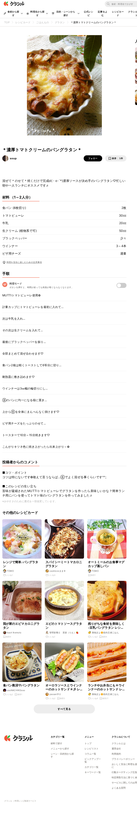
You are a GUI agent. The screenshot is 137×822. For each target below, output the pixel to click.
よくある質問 (119, 787)
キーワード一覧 (93, 772)
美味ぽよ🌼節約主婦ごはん (105, 632)
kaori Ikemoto (14, 632)
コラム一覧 (90, 753)
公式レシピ (88, 13)
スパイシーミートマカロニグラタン (63, 564)
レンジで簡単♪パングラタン (20, 564)
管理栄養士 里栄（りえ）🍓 (64, 632)
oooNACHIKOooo (16, 690)
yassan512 (55, 694)
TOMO (10, 571)
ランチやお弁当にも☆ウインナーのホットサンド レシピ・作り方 (106, 687)
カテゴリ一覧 (91, 767)
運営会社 (116, 748)
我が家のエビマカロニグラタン (21, 625)
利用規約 (116, 753)
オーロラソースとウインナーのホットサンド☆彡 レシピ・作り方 (64, 687)
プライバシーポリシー (123, 759)
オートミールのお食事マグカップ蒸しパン (106, 564)
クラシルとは (119, 743)
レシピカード (118, 13)
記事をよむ (102, 13)
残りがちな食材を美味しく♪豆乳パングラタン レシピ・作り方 (106, 626)
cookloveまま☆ (57, 571)
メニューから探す (60, 748)
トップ (88, 743)
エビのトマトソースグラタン (63, 625)
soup (13, 158)
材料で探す (56, 743)
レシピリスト (91, 748)
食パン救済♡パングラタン (21, 685)
